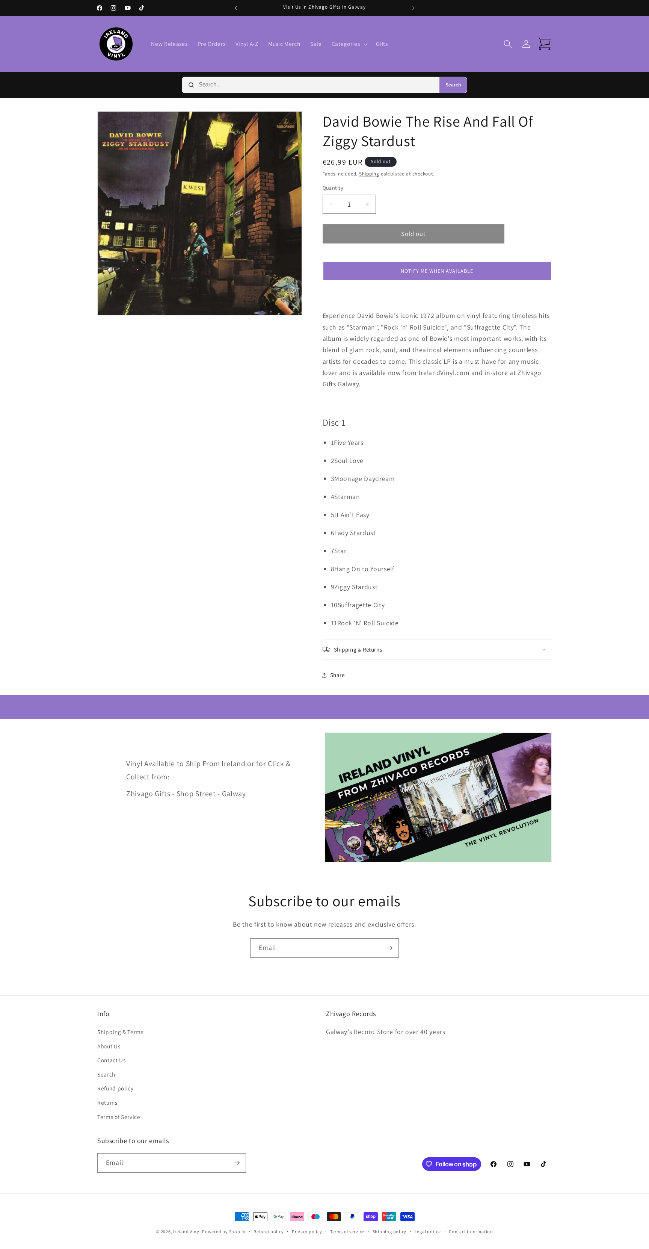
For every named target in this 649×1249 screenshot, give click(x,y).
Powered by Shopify (224, 1231)
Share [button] (337, 675)
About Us (108, 1046)
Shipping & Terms (120, 1032)
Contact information (471, 1231)
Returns (107, 1102)
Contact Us (111, 1060)
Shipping (369, 174)
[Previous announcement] (236, 8)
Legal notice (428, 1231)
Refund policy (115, 1088)
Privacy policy (307, 1231)
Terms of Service (118, 1116)
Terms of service (347, 1231)
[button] (349, 44)
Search (453, 85)
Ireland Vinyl (187, 1231)
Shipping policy (390, 1231)
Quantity (333, 187)
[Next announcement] (413, 8)
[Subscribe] (389, 948)
